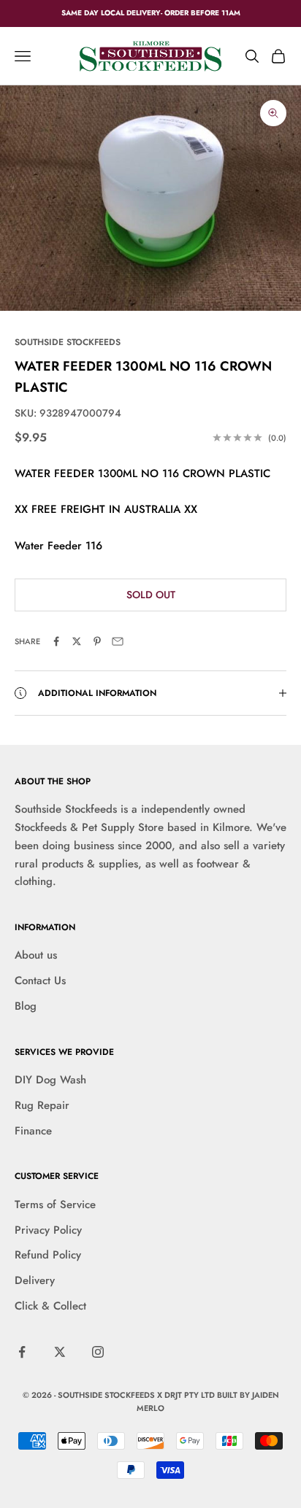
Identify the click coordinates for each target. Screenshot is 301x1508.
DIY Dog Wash (50, 1080)
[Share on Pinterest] (97, 641)
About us (36, 955)
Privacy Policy (48, 1230)
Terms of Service (55, 1204)
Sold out (150, 594)
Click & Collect (50, 1306)
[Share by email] (117, 641)
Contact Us (40, 981)
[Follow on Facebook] (22, 1352)
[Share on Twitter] (77, 641)
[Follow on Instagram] (98, 1352)
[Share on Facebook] (56, 641)
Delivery (35, 1280)
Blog (26, 1006)
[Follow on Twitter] (60, 1352)
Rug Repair (42, 1105)
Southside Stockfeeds (68, 342)
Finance (33, 1131)
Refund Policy (48, 1255)
